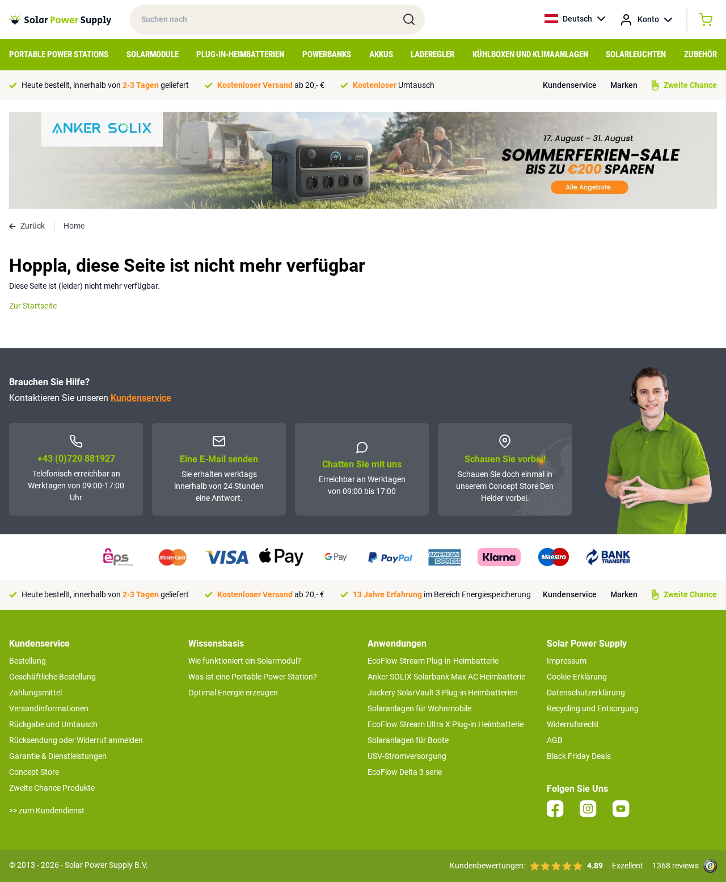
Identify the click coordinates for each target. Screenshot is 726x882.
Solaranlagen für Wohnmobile (419, 708)
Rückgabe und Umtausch (53, 724)
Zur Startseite (33, 305)
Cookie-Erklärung (577, 676)
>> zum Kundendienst (47, 810)
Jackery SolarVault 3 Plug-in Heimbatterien (443, 692)
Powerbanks (326, 54)
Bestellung (27, 660)
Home (74, 225)
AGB (555, 740)
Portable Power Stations (58, 54)
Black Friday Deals (579, 756)
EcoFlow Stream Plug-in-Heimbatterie (433, 660)
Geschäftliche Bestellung (52, 676)
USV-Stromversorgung (407, 756)
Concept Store (34, 772)
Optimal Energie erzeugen (233, 692)
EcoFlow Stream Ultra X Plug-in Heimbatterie (446, 724)
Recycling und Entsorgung (593, 708)
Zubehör (700, 54)
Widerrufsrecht (573, 724)
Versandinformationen (48, 708)
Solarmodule (152, 54)
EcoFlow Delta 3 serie (405, 772)
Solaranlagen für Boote (408, 740)
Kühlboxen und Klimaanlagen (530, 54)
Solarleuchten (636, 54)
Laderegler (432, 54)
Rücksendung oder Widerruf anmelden (76, 740)
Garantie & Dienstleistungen (58, 756)
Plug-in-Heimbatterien (240, 54)
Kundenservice (570, 85)
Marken (624, 85)
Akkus (381, 54)
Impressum (566, 660)
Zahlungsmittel (35, 692)
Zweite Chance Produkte (52, 787)
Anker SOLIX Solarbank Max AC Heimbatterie (446, 676)
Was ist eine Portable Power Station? (252, 676)
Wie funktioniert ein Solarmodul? (244, 660)
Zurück (32, 225)
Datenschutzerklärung (586, 692)
